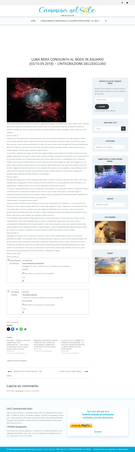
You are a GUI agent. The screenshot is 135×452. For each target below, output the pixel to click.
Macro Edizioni (27, 301)
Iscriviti (102, 106)
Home (33, 21)
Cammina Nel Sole (19, 449)
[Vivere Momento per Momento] (14, 260)
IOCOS (88, 449)
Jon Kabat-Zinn (27, 260)
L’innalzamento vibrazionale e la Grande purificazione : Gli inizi (69, 21)
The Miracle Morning (29, 295)
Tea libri (25, 269)
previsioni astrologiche (19, 360)
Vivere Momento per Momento (33, 263)
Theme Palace (123, 449)
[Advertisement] (67, 40)
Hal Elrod (25, 292)
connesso (18, 391)
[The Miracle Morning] (14, 292)
